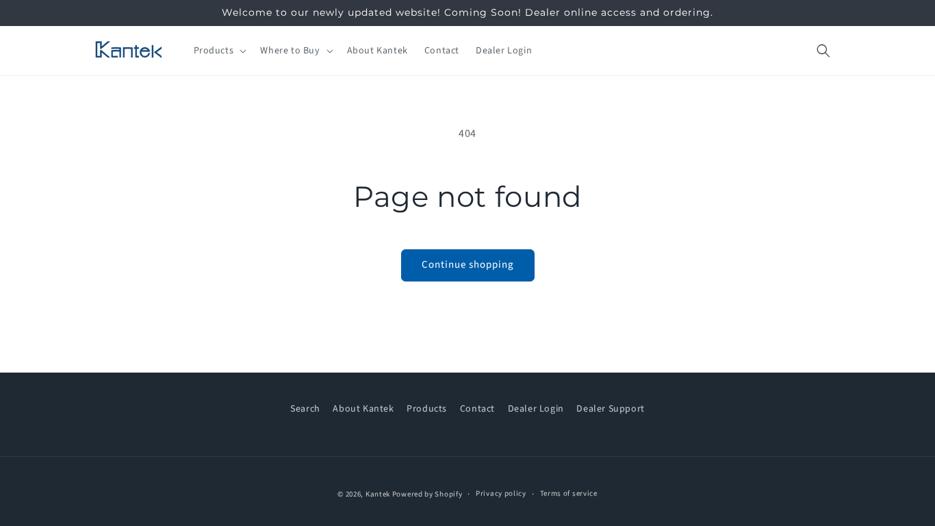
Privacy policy (501, 493)
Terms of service (569, 493)
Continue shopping (468, 265)
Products (427, 409)
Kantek (378, 494)
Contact (477, 409)
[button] (219, 50)
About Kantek (363, 409)
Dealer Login (536, 409)
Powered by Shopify (427, 494)
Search (305, 409)
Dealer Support (610, 409)
